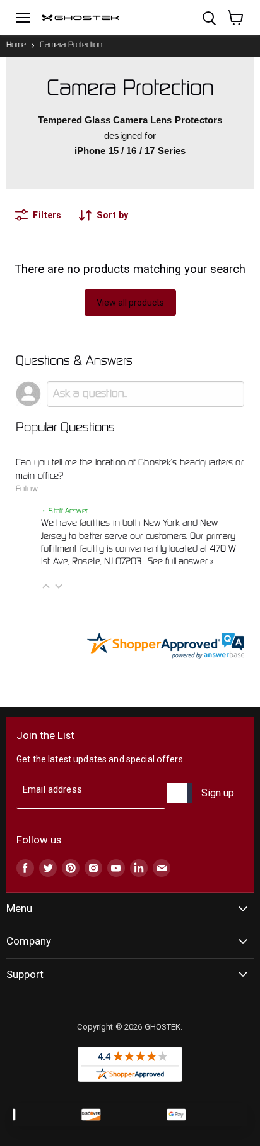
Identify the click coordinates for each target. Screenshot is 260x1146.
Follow (27, 489)
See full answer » (180, 561)
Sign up (217, 793)
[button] (46, 586)
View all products (130, 303)
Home (16, 45)
